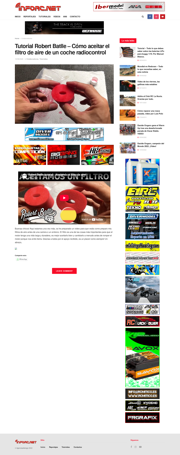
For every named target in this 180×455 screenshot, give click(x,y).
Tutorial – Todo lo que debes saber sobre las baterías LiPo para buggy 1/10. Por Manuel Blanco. (150, 52)
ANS (65, 16)
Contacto (75, 16)
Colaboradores (26, 38)
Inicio (18, 16)
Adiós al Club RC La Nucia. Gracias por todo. (149, 97)
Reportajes (29, 16)
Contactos (78, 447)
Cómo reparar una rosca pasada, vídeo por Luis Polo (150, 112)
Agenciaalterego (22, 448)
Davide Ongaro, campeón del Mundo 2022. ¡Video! (150, 145)
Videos (56, 16)
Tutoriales (44, 16)
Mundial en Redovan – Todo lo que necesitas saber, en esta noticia (150, 69)
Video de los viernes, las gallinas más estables (148, 83)
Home (17, 38)
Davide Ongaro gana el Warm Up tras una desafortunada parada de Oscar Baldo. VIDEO (150, 129)
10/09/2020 (19, 59)
